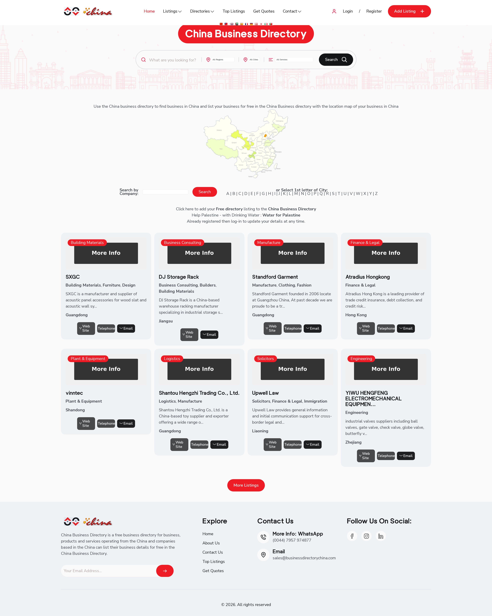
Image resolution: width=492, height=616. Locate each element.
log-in (236, 221)
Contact (290, 11)
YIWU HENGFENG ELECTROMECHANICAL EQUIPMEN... (373, 398)
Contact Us (212, 552)
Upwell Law (265, 393)
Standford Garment (275, 277)
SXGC (73, 277)
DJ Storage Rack (179, 277)
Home (149, 11)
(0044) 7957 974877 (292, 540)
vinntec (74, 393)
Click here (184, 209)
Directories (200, 11)
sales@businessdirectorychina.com (304, 558)
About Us (211, 543)
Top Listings (234, 11)
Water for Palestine (281, 215)
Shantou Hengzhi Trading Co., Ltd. (199, 393)
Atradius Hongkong (367, 277)
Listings (170, 11)
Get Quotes (264, 11)
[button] (409, 11)
